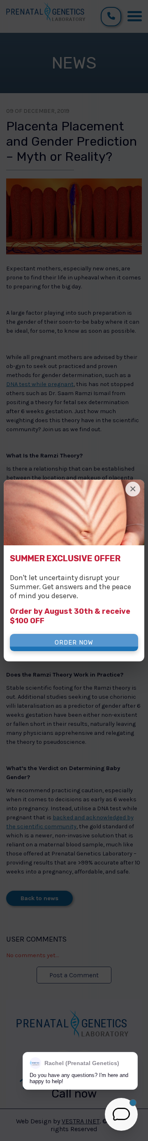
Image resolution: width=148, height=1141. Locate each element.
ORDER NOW (74, 642)
